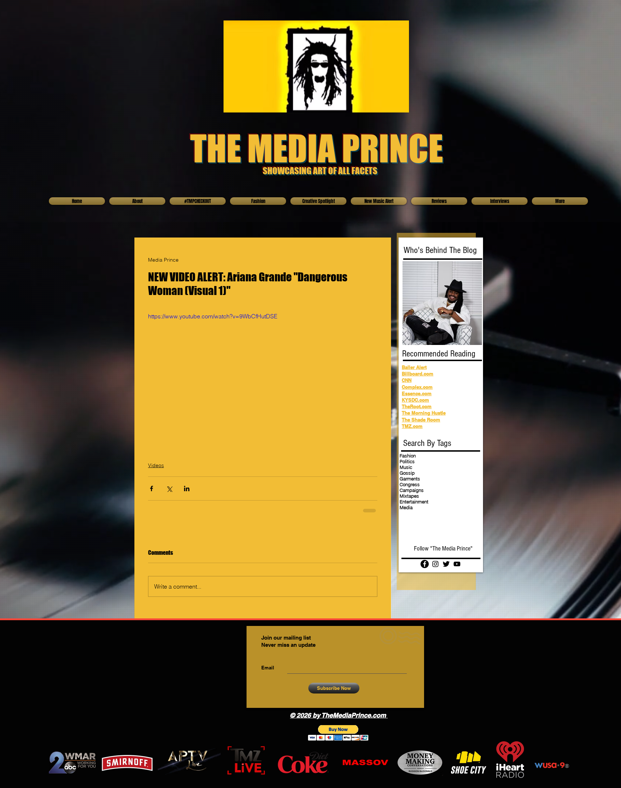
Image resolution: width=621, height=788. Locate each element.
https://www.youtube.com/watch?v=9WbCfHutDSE (212, 316)
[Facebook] (424, 564)
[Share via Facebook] (151, 488)
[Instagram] (435, 564)
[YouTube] (457, 564)
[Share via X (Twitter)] (169, 488)
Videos (156, 465)
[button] (338, 732)
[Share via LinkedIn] (186, 488)
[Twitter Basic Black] (446, 564)
